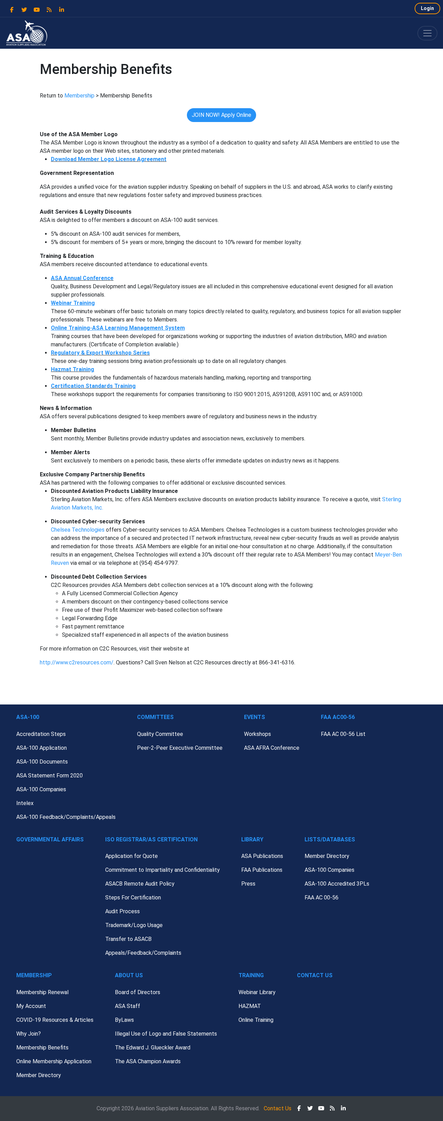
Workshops (257, 734)
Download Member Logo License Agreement (108, 159)
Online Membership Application (53, 1061)
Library (252, 839)
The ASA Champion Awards (148, 1061)
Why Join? (28, 1033)
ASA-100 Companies (41, 789)
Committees (155, 717)
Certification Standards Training (93, 386)
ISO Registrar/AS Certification (151, 839)
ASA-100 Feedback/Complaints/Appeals (66, 817)
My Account (31, 1006)
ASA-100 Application (41, 748)
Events (254, 717)
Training (251, 975)
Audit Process (122, 911)
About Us (129, 975)
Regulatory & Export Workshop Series (100, 352)
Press (248, 883)
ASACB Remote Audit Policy (139, 883)
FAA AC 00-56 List (343, 734)
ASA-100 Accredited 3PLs (337, 883)
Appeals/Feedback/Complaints (143, 953)
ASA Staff (127, 1006)
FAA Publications (261, 870)
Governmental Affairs (50, 839)
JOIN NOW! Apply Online (221, 115)
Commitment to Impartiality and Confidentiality (162, 870)
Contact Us (315, 975)
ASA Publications (262, 856)
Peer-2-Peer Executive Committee (180, 748)
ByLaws (124, 1020)
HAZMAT (249, 1006)
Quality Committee (160, 734)
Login (427, 8)
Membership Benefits (42, 1047)
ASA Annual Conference (82, 278)
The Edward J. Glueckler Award (152, 1047)
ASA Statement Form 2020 (49, 775)
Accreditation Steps (41, 734)
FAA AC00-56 (338, 717)
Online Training (255, 1020)
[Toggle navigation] (427, 33)
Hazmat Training (72, 369)
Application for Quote (131, 856)
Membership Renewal (42, 992)
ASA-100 (27, 717)
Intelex (25, 803)
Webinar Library (256, 992)
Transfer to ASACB (128, 939)
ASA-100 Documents (42, 761)
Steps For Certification (133, 897)
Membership (79, 95)
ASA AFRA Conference (271, 748)
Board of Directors (137, 992)
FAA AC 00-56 (321, 897)
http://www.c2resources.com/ (77, 662)
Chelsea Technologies (78, 529)
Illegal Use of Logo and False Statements (166, 1033)
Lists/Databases (330, 839)
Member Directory (327, 856)
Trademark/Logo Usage (134, 925)
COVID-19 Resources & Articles (54, 1020)
